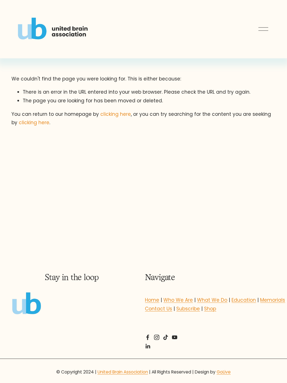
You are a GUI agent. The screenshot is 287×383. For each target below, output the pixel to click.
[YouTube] (174, 337)
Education (244, 300)
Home (152, 300)
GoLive (224, 372)
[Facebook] (148, 337)
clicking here (115, 114)
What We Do (212, 300)
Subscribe (188, 308)
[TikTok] (165, 337)
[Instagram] (156, 337)
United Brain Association (123, 372)
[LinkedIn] (148, 346)
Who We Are (178, 300)
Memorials (272, 300)
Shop (210, 308)
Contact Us (158, 308)
